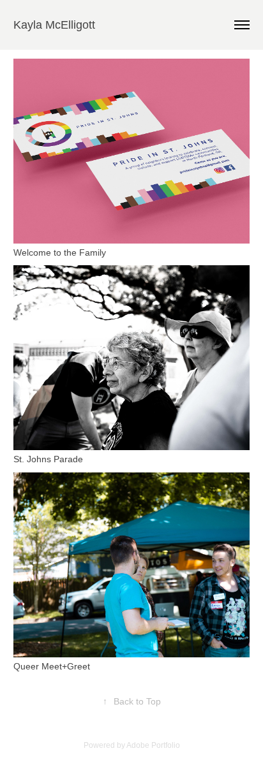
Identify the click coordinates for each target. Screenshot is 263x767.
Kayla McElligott (54, 24)
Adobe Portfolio (153, 745)
